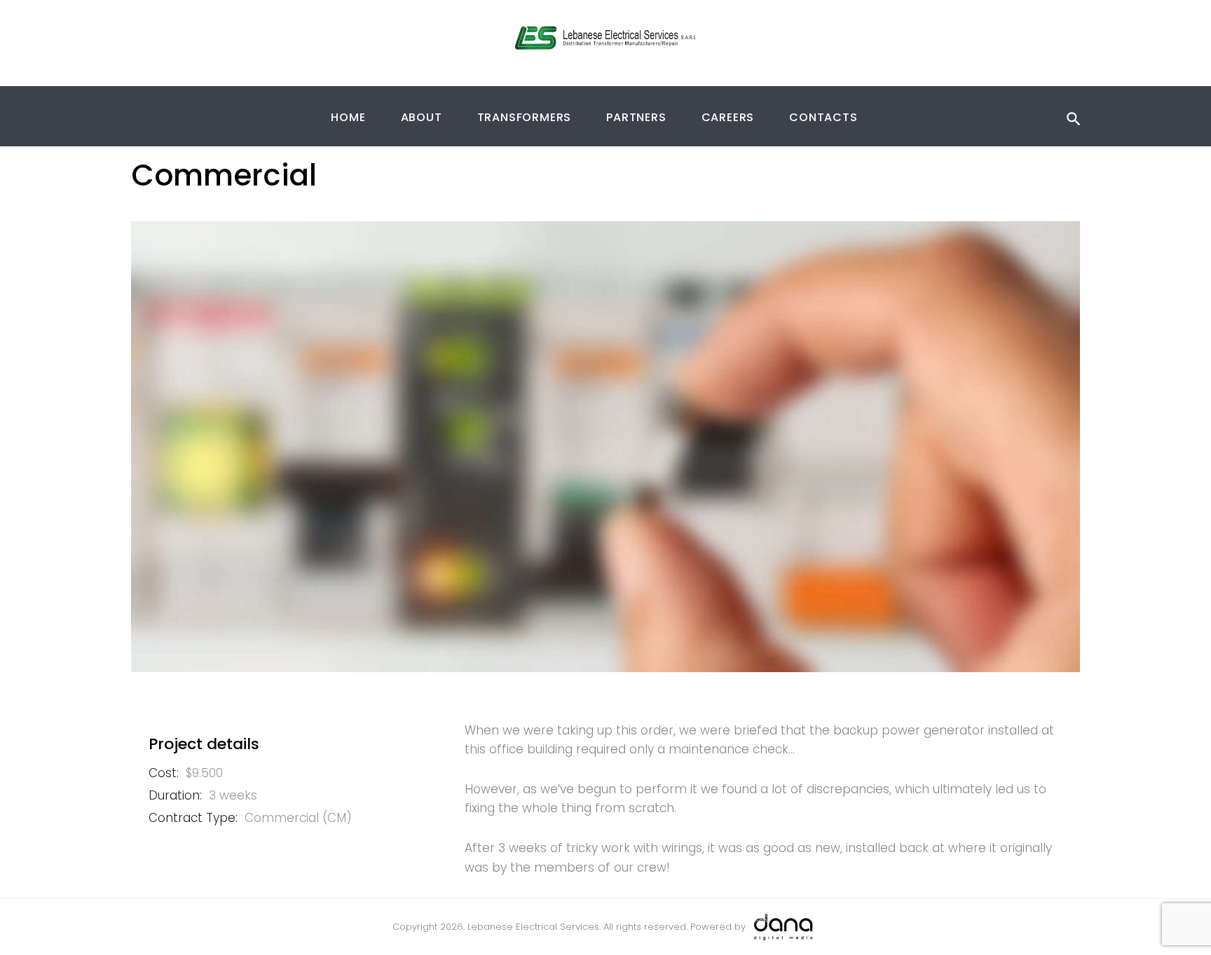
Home (348, 117)
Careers (728, 117)
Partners (636, 117)
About (421, 117)
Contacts (823, 117)
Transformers (524, 117)
